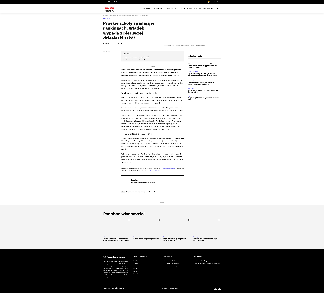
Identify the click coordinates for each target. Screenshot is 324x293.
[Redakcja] (125, 183)
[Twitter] (105, 60)
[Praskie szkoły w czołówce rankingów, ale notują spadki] (207, 226)
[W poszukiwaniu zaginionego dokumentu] (147, 226)
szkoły (143, 192)
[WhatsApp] (105, 71)
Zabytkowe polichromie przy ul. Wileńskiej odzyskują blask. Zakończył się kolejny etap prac (202, 75)
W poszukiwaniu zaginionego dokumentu (147, 239)
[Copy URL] (105, 75)
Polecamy (190, 62)
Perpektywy (130, 192)
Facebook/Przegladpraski (153, 170)
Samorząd (165, 237)
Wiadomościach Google (168, 168)
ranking (137, 192)
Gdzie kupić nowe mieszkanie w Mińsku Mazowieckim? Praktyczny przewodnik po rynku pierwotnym (202, 65)
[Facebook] (105, 56)
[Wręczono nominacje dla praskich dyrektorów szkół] (177, 226)
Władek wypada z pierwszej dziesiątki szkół (137, 57)
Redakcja (121, 44)
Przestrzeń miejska (193, 71)
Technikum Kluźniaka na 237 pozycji (135, 59)
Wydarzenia (191, 88)
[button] (218, 8)
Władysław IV (151, 192)
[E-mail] (105, 67)
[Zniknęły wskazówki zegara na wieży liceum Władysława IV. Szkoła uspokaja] (117, 226)
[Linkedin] (105, 64)
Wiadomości (106, 15)
